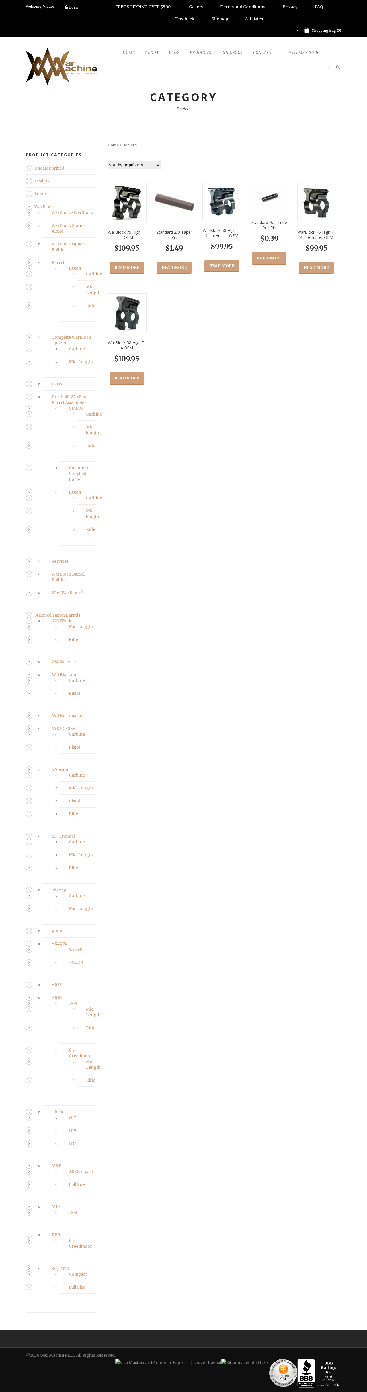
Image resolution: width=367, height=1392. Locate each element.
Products (200, 52)
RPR (56, 1234)
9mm (57, 931)
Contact (262, 52)
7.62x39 (59, 890)
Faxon (75, 268)
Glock (57, 1112)
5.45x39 (76, 949)
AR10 (57, 997)
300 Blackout (65, 674)
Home (129, 52)
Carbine (94, 274)
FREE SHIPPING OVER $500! (143, 6)
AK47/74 (59, 943)
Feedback (184, 18)
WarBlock (44, 206)
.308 (73, 1003)
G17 (72, 1117)
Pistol (74, 693)
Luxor (40, 193)
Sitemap (220, 18)
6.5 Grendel (63, 836)
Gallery (196, 6)
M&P (57, 1165)
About (152, 52)
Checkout (232, 52)
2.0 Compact (81, 1171)
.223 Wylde (62, 620)
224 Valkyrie (64, 661)
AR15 (57, 984)
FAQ (319, 6)
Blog (174, 52)
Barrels (59, 262)
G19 (72, 1130)
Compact (78, 1274)
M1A (56, 1206)
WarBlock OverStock (72, 212)
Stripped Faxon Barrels (57, 615)
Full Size (77, 1184)
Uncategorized (49, 168)
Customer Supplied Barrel (79, 473)
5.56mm (60, 769)
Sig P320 (60, 1268)
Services (60, 561)
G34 (73, 1143)
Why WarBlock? (67, 592)
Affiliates (254, 18)
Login (74, 7)
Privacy (290, 6)
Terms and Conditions (242, 6)
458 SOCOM (64, 728)
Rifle (90, 305)
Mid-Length (81, 361)
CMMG (76, 408)
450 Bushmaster (68, 715)
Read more (126, 267)
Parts (57, 384)
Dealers (42, 181)
